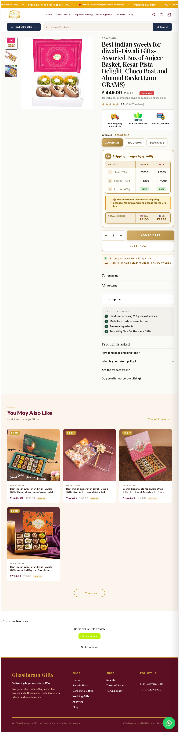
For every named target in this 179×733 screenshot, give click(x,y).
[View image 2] (11, 57)
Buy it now (138, 245)
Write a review (89, 636)
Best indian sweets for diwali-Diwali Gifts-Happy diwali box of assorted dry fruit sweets (32, 490)
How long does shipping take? (138, 353)
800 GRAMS (157, 142)
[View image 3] (11, 71)
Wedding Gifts (104, 14)
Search (110, 680)
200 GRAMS (112, 142)
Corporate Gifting (83, 14)
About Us (120, 14)
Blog (130, 14)
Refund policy (114, 690)
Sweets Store (63, 14)
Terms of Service (116, 685)
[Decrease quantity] (106, 235)
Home (49, 14)
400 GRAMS (134, 142)
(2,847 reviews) (135, 104)
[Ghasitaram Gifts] (14, 14)
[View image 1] (11, 43)
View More (91, 593)
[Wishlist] (161, 15)
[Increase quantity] (121, 235)
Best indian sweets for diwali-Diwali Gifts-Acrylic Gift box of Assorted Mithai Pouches (87, 490)
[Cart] (169, 15)
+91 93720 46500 (150, 689)
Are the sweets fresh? (138, 370)
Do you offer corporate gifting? (138, 378)
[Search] (154, 15)
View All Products (158, 419)
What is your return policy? (138, 361)
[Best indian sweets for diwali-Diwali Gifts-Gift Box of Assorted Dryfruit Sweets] (145, 455)
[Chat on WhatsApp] (169, 723)
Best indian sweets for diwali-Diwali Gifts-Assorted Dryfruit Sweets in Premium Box (31, 569)
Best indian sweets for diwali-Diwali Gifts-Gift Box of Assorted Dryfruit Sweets (143, 490)
